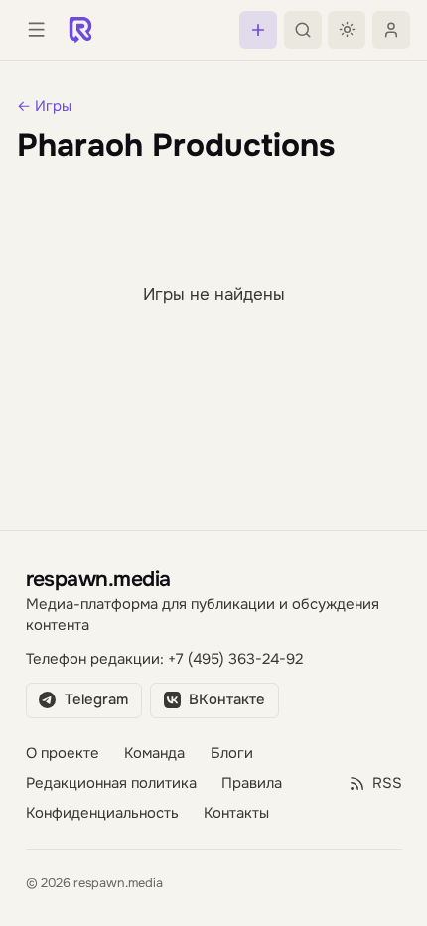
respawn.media (98, 578)
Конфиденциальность (102, 813)
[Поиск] (303, 30)
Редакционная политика (111, 783)
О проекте (62, 753)
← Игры (44, 106)
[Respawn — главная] (80, 30)
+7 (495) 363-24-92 (235, 659)
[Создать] (258, 30)
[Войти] (391, 30)
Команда (154, 753)
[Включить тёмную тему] (346, 30)
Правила (251, 783)
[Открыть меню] (36, 30)
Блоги (232, 753)
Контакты (236, 813)
